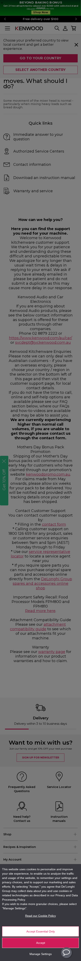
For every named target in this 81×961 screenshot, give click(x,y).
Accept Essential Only (40, 931)
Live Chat (66, 952)
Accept (40, 942)
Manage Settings (40, 954)
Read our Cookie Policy (40, 915)
